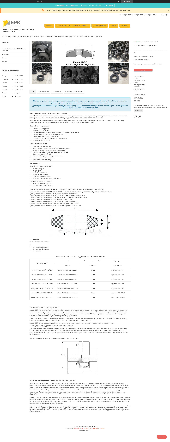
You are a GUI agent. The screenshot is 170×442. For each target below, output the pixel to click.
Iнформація (6, 54)
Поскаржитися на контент (80, 428)
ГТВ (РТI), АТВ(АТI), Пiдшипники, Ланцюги (18, 36)
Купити (143, 70)
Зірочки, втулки (39, 36)
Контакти (124, 26)
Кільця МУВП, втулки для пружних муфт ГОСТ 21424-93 (64, 36)
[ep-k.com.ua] (11, 23)
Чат (163, 437)
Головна (49, 26)
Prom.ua (94, 426)
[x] (139, 116)
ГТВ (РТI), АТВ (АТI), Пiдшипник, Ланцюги (12, 50)
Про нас (113, 26)
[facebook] (135, 116)
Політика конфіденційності (97, 428)
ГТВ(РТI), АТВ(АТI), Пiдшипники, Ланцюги (72, 26)
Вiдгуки (4, 61)
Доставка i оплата (99, 26)
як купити (109, 5)
